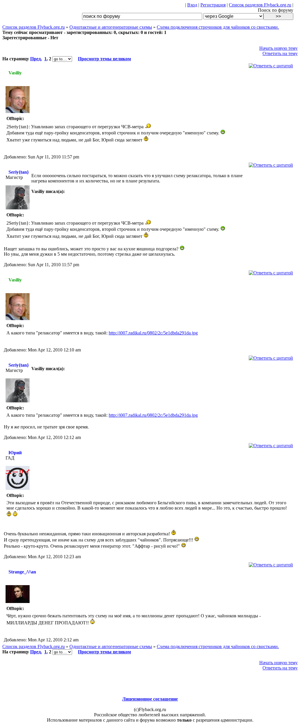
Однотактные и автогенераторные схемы (110, 27)
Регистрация (213, 4)
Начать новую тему (278, 48)
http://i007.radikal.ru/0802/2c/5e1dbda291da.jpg (153, 332)
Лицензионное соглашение (150, 698)
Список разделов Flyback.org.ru (260, 4)
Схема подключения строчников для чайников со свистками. (218, 27)
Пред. (36, 58)
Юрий (15, 452)
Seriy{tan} (18, 172)
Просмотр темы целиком (104, 58)
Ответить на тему (280, 53)
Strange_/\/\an (22, 571)
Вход (192, 4)
